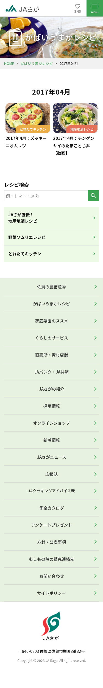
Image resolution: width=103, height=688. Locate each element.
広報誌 (51, 474)
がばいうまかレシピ (37, 63)
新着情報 (51, 440)
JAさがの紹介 (51, 389)
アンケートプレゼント (51, 525)
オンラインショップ (51, 423)
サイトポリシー (51, 593)
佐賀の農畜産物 (51, 286)
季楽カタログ (51, 508)
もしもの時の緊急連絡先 (51, 559)
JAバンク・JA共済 (51, 372)
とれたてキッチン (24, 253)
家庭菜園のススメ (51, 321)
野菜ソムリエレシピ (26, 237)
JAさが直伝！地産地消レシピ (22, 218)
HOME (9, 63)
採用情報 (51, 406)
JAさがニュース (51, 457)
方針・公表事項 (51, 542)
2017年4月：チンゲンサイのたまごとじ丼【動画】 (73, 145)
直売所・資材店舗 (51, 355)
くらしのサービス (51, 338)
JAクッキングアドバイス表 (51, 490)
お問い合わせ (51, 576)
